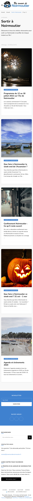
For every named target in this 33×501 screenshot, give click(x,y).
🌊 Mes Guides (10, 491)
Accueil (4, 490)
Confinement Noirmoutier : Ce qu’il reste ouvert (15, 224)
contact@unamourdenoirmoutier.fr (11, 454)
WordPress (15, 498)
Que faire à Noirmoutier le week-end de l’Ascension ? (15, 165)
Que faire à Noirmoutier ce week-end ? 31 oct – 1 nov (15, 295)
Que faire (20, 490)
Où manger (12, 490)
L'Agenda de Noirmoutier (10, 89)
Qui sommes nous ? (21, 491)
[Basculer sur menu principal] (2, 5)
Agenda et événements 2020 (14, 363)
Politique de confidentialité (25, 498)
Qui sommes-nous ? (11, 479)
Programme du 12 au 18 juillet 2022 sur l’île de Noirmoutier (14, 95)
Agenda (27, 490)
